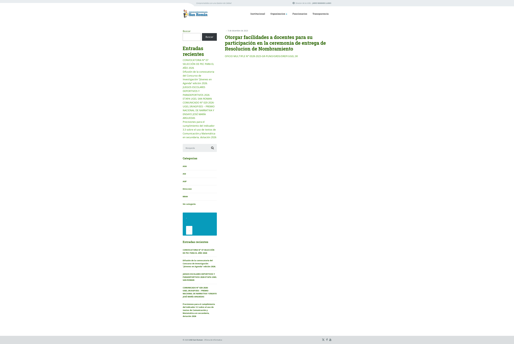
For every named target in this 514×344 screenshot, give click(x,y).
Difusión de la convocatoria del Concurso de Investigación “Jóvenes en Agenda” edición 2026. (199, 263)
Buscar (187, 31)
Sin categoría (189, 204)
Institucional (257, 13)
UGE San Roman (196, 340)
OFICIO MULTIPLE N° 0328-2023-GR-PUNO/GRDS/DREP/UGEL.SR (261, 56)
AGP (185, 181)
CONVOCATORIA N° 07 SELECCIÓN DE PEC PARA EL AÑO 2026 (198, 63)
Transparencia (321, 13)
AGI (184, 173)
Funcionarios (299, 13)
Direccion (187, 189)
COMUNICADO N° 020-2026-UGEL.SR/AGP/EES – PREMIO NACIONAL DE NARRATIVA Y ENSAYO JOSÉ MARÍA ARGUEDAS (199, 110)
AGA (185, 166)
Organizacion (277, 13)
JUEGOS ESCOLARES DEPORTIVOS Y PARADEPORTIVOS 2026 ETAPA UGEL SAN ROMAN (200, 277)
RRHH (185, 196)
